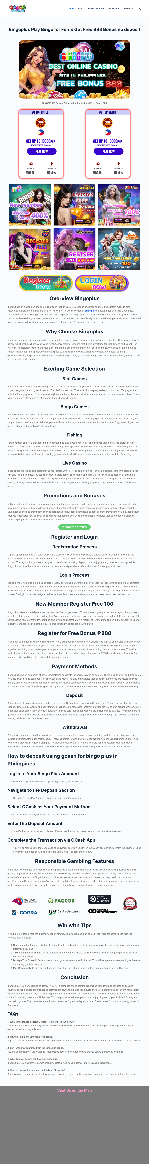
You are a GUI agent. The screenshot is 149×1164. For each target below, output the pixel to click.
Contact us (129, 9)
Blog (80, 9)
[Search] (140, 9)
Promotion (114, 9)
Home (72, 9)
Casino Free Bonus (96, 9)
